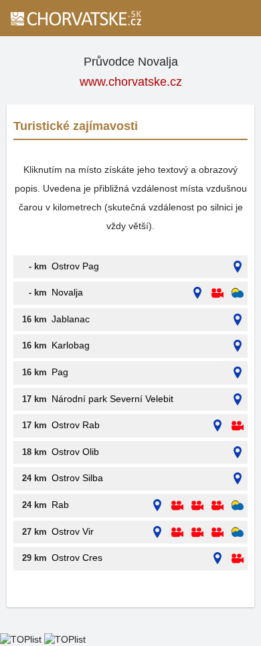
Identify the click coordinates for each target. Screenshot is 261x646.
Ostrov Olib (75, 451)
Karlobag (71, 345)
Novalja (67, 292)
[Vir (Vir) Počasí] (238, 532)
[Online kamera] (217, 293)
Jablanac (71, 319)
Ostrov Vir (73, 531)
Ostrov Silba (77, 477)
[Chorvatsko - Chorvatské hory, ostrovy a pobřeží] (75, 18)
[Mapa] (238, 267)
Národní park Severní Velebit (112, 398)
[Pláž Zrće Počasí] (238, 293)
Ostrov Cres (77, 557)
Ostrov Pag (75, 266)
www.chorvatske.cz (131, 81)
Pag (60, 372)
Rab (60, 504)
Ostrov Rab (76, 424)
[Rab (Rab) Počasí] (238, 505)
